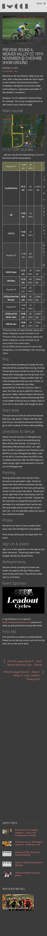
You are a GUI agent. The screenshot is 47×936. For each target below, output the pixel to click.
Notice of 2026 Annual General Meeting (29, 863)
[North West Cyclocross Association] (15, 10)
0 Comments (7, 71)
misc (15, 71)
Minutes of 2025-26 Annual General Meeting (27, 853)
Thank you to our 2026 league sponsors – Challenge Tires (28, 843)
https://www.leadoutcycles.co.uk (16, 622)
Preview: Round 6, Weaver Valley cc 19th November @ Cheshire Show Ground (22, 56)
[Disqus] (23, 712)
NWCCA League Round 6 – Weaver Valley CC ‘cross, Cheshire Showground (21, 675)
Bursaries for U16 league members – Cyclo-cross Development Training (26, 833)
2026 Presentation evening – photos (28, 874)
